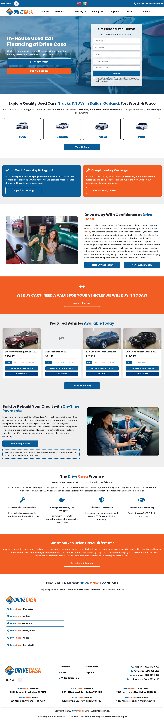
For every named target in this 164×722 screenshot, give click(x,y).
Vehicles (65, 666)
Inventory (60, 11)
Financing (78, 11)
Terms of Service (113, 716)
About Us (147, 11)
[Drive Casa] (19, 11)
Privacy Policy (113, 78)
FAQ (63, 672)
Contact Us (92, 666)
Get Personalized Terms (21, 368)
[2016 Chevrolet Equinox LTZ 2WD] (22, 353)
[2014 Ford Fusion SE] (62, 353)
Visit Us (130, 11)
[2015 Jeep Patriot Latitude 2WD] (142, 353)
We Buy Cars (98, 11)
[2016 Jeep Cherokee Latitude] (102, 353)
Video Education (70, 678)
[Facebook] (16, 3)
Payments (116, 11)
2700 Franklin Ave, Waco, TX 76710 (28, 701)
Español (45, 11)
